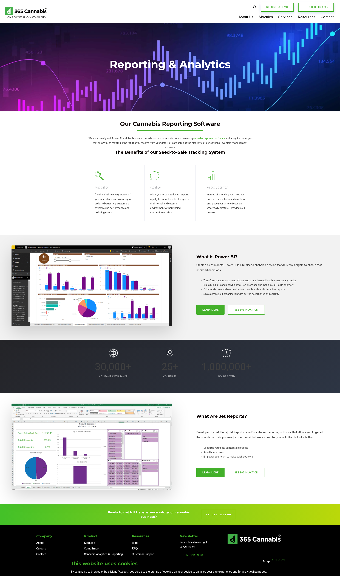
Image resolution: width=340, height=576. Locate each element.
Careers (41, 548)
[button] (254, 7)
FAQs (135, 548)
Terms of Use (277, 559)
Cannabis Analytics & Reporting (103, 554)
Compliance (91, 548)
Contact (41, 554)
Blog (135, 543)
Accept (267, 561)
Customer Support (143, 554)
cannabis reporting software (209, 138)
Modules (89, 543)
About (40, 543)
